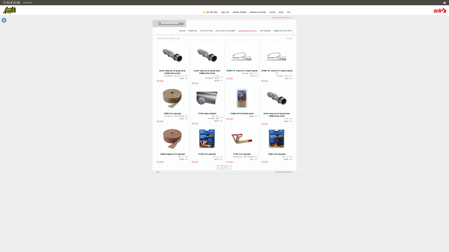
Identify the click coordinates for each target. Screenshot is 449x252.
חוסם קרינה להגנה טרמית (225, 30)
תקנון (158, 172)
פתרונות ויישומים (258, 12)
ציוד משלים (192, 30)
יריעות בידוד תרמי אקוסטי (282, 30)
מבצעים (182, 30)
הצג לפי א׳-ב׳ (162, 38)
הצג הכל (289, 38)
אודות (272, 12)
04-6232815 (27, 3)
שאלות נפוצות (239, 12)
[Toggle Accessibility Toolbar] (4, 20)
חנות (281, 12)
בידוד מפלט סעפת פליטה (247, 30)
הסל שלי (211, 12)
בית (288, 12)
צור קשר (225, 12)
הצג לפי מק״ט (174, 38)
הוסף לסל (264, 81)
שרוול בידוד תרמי (206, 30)
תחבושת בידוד (265, 30)
